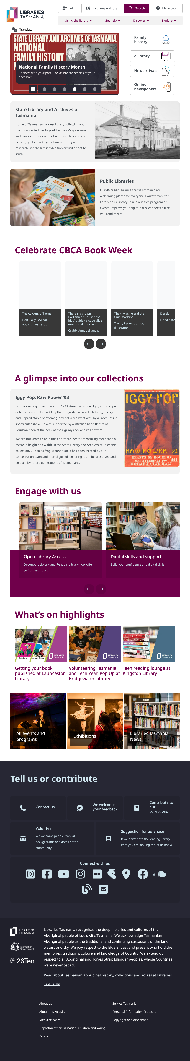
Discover (139, 20)
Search (140, 8)
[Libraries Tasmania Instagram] (30, 875)
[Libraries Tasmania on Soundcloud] (159, 875)
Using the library (76, 20)
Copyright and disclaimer (130, 1020)
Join (72, 8)
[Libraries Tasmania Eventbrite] (111, 875)
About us (45, 1003)
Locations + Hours (104, 8)
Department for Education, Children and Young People (72, 1032)
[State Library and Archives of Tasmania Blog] (86, 890)
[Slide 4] (75, 89)
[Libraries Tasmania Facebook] (47, 875)
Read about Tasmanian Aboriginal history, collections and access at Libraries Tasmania (108, 979)
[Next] (101, 344)
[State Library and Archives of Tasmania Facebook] (142, 875)
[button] (33, 89)
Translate (25, 29)
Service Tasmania (124, 1003)
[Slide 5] (85, 89)
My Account (170, 8)
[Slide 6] (95, 89)
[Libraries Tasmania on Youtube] (63, 875)
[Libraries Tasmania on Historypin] (126, 875)
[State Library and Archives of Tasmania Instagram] (80, 875)
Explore (167, 20)
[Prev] (89, 344)
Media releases (49, 1020)
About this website (52, 1012)
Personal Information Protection (135, 1012)
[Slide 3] (64, 89)
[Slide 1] (44, 89)
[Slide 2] (54, 89)
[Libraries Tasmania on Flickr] (97, 875)
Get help (111, 20)
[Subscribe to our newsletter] (103, 890)
